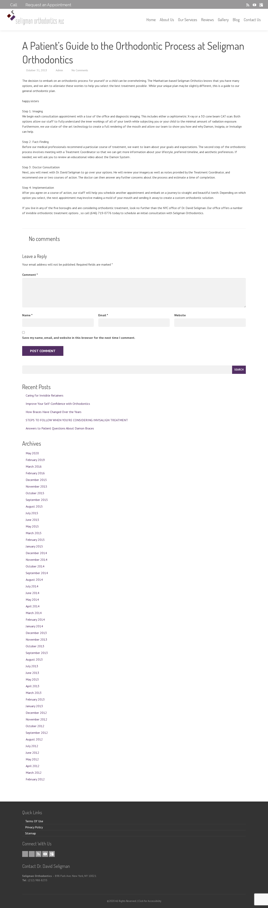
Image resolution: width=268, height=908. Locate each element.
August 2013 (34, 659)
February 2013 (35, 699)
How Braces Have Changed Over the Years (53, 412)
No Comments (80, 70)
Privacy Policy (34, 827)
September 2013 (37, 653)
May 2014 (32, 599)
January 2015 (34, 546)
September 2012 (37, 733)
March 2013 (34, 693)
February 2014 (35, 619)
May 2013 (32, 679)
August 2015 (34, 506)
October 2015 (35, 493)
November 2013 (36, 639)
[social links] (236, 5)
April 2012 (32, 766)
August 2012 (34, 739)
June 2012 (32, 753)
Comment (30, 275)
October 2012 (35, 726)
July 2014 (32, 586)
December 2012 (36, 713)
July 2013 (32, 666)
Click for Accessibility (149, 901)
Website (180, 315)
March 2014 (34, 613)
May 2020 (32, 453)
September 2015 (37, 500)
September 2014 (37, 573)
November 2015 (36, 486)
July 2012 (32, 746)
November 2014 (36, 560)
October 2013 (35, 646)
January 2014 (34, 626)
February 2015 (35, 540)
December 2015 (36, 480)
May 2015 (32, 526)
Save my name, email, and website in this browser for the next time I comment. (78, 338)
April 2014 (32, 606)
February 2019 (35, 460)
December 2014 (36, 553)
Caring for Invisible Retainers (44, 395)
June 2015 (32, 520)
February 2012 (35, 779)
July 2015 (32, 513)
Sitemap (30, 833)
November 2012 (36, 719)
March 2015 (34, 533)
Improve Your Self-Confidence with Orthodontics (58, 404)
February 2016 (35, 473)
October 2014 (35, 566)
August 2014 (34, 580)
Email (103, 315)
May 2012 (32, 759)
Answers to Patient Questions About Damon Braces (60, 428)
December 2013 (36, 633)
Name (27, 315)
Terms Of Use (34, 821)
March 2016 (34, 466)
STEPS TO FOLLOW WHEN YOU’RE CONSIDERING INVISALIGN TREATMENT (77, 420)
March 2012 (34, 773)
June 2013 (32, 673)
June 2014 (32, 593)
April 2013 (32, 686)
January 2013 (34, 706)
